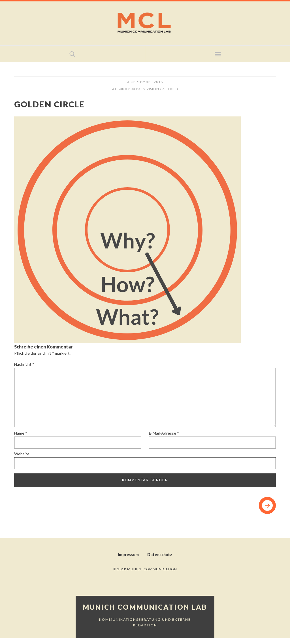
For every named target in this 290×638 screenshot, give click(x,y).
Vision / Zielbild (162, 89)
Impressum (128, 554)
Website (21, 453)
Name (20, 433)
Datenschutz (159, 554)
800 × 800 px (129, 89)
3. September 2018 (145, 82)
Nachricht (24, 364)
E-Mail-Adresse (164, 433)
